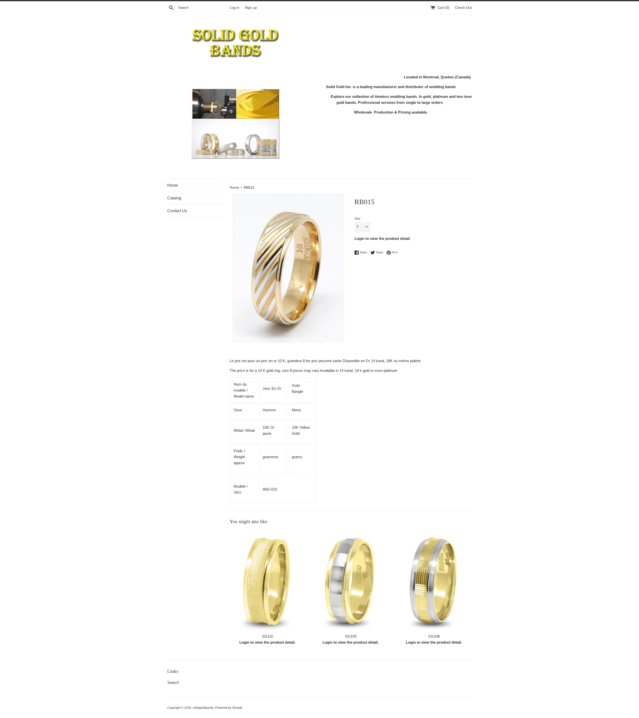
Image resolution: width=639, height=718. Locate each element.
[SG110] (267, 580)
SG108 (434, 636)
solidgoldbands (203, 708)
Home (172, 185)
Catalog (174, 198)
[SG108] (434, 580)
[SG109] (350, 580)
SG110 (267, 636)
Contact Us (177, 211)
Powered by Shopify (228, 708)
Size (357, 218)
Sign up (251, 7)
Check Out (463, 7)
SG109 (350, 636)
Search (173, 682)
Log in (234, 7)
